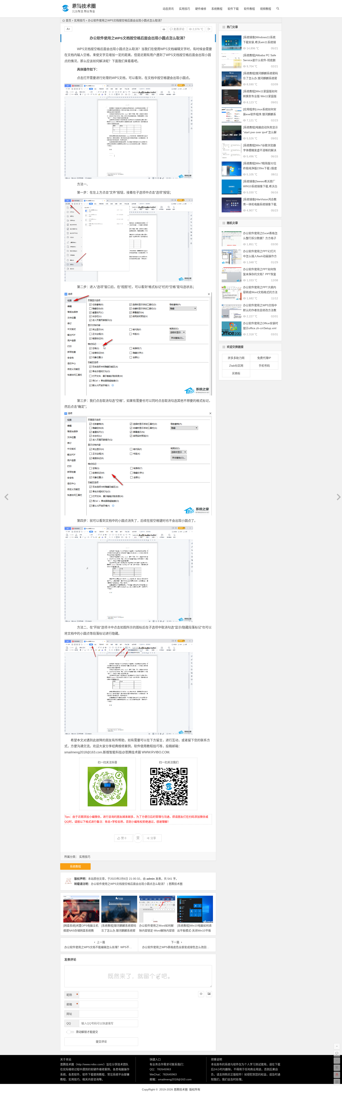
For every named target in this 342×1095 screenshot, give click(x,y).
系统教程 (216, 8)
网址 (69, 1013)
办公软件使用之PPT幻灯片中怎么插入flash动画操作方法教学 (260, 256)
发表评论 (178, 29)
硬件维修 (200, 8)
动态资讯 (168, 8)
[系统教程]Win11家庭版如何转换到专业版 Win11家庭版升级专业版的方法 (260, 96)
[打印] (164, 29)
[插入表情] (201, 994)
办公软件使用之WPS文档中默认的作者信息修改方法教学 (260, 310)
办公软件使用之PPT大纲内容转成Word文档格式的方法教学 (260, 292)
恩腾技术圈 (84, 6)
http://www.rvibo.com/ (90, 1064)
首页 (68, 20)
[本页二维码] (337, 1082)
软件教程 (249, 8)
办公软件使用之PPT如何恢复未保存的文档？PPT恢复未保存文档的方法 (259, 274)
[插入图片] (209, 994)
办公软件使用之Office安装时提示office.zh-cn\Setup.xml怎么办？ (260, 328)
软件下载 (233, 8)
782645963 (164, 1069)
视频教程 (265, 8)
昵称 (72, 995)
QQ (68, 1023)
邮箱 (72, 1004)
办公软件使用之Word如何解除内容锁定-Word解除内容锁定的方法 (157, 930)
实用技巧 (184, 8)
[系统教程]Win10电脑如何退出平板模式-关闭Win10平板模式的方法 (194, 930)
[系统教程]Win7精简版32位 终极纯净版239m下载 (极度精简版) (260, 168)
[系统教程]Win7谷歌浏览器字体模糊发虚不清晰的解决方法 (259, 150)
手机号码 (264, 365)
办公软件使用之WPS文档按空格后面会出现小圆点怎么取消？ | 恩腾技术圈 (136, 883)
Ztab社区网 (236, 365)
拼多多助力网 (236, 357)
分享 (153, 838)
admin (150, 878)
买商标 (236, 373)
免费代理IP (264, 357)
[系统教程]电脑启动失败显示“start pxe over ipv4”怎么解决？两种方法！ (260, 132)
